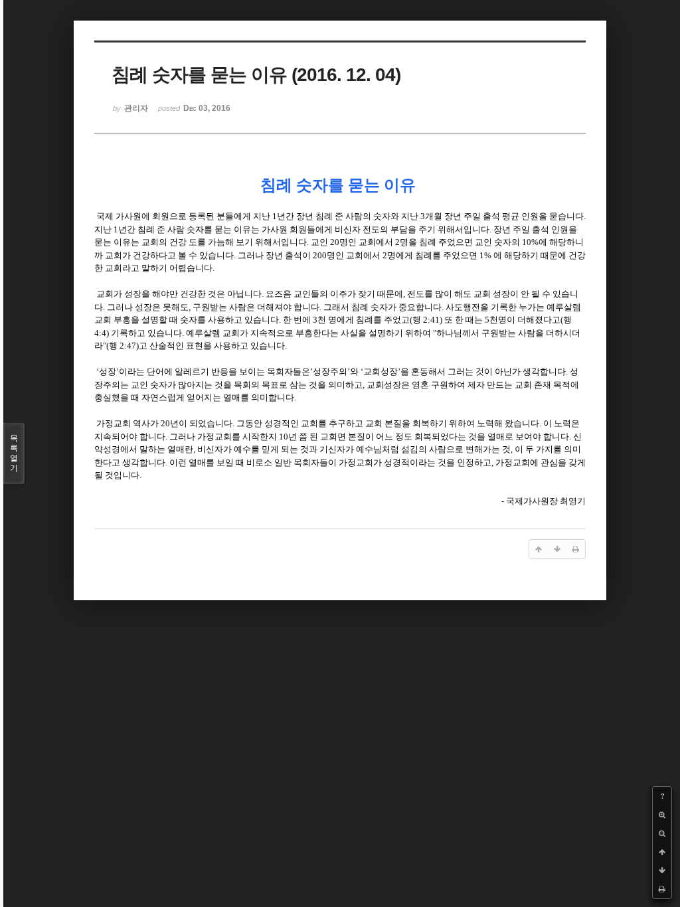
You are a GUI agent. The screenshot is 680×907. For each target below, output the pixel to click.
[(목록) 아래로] (662, 870)
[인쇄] (662, 889)
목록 (14, 453)
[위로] (662, 852)
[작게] (662, 833)
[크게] (662, 814)
